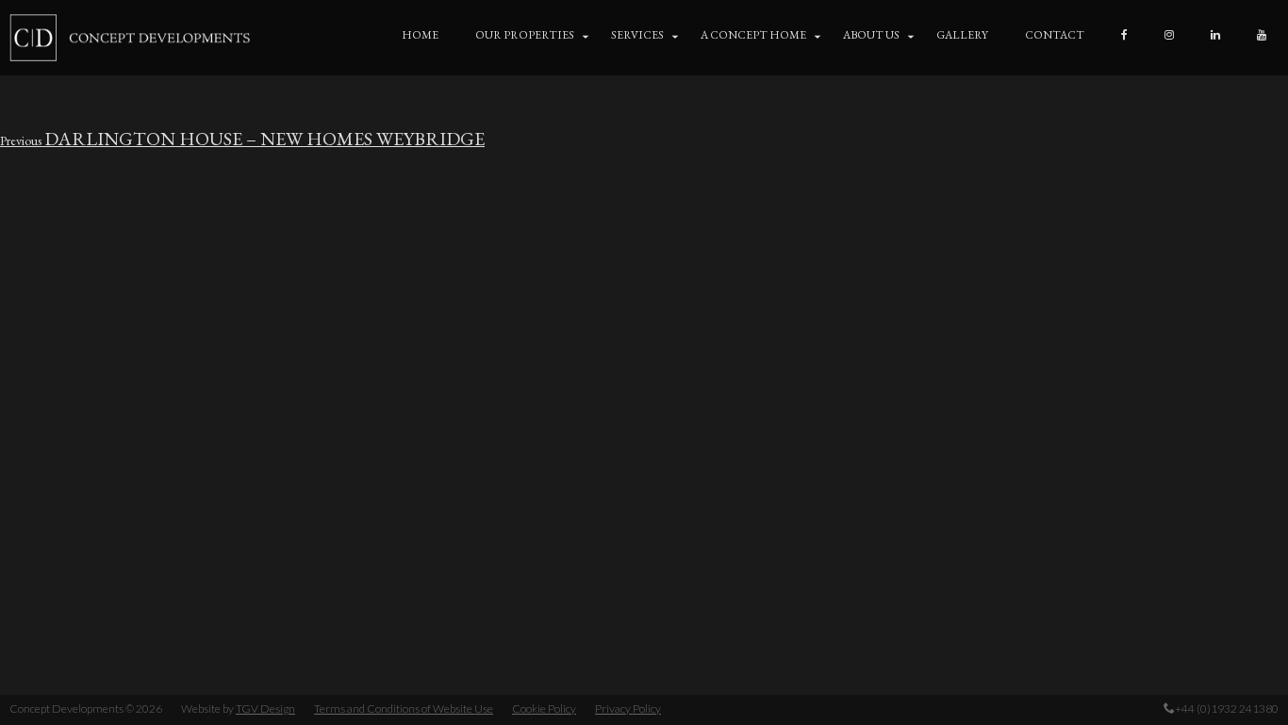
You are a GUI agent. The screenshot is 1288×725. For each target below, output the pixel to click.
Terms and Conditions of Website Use (403, 708)
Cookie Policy (544, 708)
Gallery (962, 34)
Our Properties (524, 34)
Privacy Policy (628, 708)
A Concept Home (753, 34)
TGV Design (265, 708)
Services (637, 34)
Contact (1054, 34)
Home (420, 34)
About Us (871, 34)
